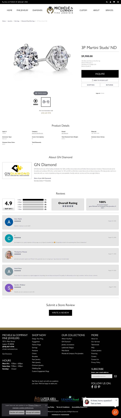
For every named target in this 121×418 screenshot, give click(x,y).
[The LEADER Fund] (70, 399)
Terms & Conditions (62, 407)
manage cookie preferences (23, 408)
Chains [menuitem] (34, 353)
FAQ (92, 347)
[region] (40, 60)
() (45, 200)
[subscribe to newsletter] (115, 376)
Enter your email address (100, 372)
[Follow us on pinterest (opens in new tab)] (99, 386)
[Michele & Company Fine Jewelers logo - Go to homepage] (60, 10)
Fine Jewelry (22, 10)
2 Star (20, 207)
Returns (109, 85)
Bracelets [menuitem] (35, 356)
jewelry (10, 21)
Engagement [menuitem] (36, 342)
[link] (15, 2)
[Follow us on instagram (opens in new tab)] (95, 386)
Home (9, 10)
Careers (93, 356)
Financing (94, 353)
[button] (107, 2)
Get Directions (7, 354)
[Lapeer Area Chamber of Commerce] (46, 399)
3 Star (20, 204)
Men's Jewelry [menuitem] (36, 362)
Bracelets (48, 180)
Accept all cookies (33, 412)
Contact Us (95, 359)
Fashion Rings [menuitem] (36, 344)
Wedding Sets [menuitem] (36, 368)
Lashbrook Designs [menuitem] (68, 347)
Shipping (90, 85)
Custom (83, 10)
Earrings (17, 21)
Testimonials (95, 344)
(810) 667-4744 (46, 113)
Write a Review (60, 312)
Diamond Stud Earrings (28, 21)
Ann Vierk (18, 219)
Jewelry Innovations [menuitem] (68, 344)
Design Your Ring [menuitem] (37, 339)
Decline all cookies (17, 412)
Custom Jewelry (96, 350)
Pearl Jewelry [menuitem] (36, 359)
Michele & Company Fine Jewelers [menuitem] (72, 353)
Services (109, 10)
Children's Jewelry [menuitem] (37, 365)
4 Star (20, 202)
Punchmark (65, 415)
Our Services (95, 342)
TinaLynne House (20, 252)
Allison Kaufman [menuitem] (67, 339)
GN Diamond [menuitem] (66, 342)
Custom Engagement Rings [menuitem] (40, 371)
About (96, 10)
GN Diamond (65, 133)
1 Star (20, 209)
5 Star (20, 200)
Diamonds (37, 10)
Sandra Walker (19, 285)
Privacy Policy (95, 362)
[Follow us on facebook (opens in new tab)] (92, 386)
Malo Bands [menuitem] (65, 350)
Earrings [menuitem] (34, 347)
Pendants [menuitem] (35, 350)
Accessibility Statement (79, 407)
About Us (94, 339)
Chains (41, 180)
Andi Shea (18, 268)
